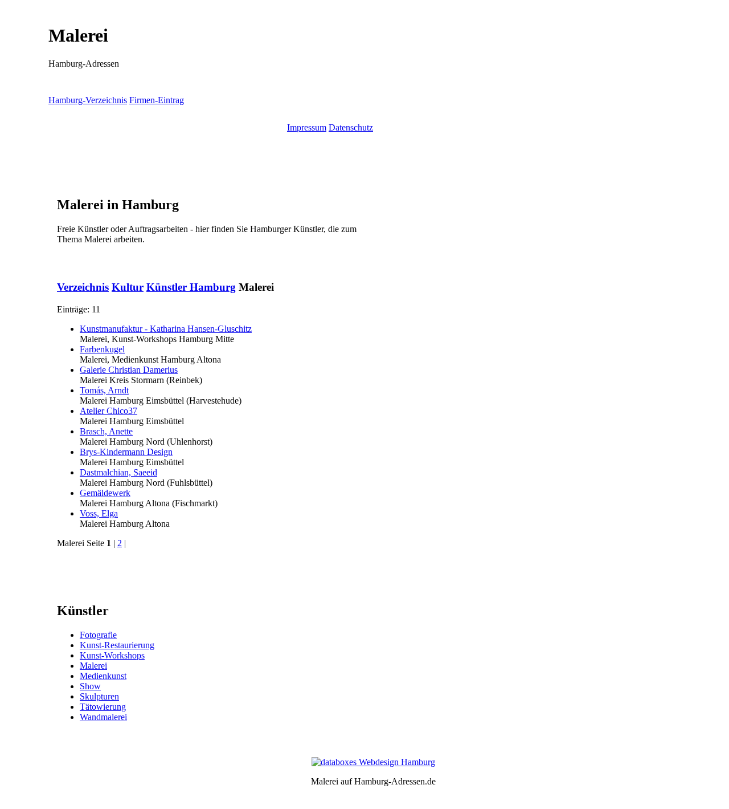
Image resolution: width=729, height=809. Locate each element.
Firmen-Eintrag (156, 100)
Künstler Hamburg (191, 287)
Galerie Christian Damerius (129, 370)
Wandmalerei (103, 717)
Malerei (93, 665)
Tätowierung (103, 707)
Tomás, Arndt (104, 390)
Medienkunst (103, 676)
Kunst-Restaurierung (117, 645)
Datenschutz (351, 127)
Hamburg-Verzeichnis (87, 100)
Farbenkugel (102, 349)
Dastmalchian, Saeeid (118, 472)
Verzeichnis (83, 287)
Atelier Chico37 (108, 411)
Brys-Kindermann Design (126, 452)
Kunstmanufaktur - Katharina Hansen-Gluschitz (166, 329)
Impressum (306, 127)
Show (90, 686)
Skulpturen (99, 696)
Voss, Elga (99, 513)
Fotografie (98, 635)
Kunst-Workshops (112, 655)
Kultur (128, 287)
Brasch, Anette (106, 431)
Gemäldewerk (105, 493)
